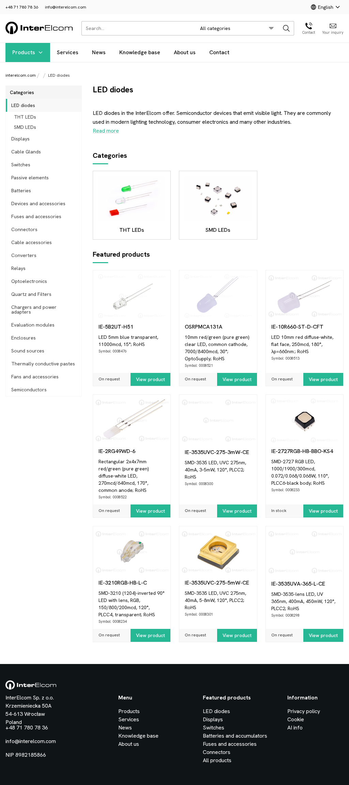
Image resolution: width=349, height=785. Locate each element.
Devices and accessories (38, 203)
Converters (23, 255)
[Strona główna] (39, 32)
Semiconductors (29, 390)
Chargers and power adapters (34, 309)
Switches (20, 165)
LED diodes (23, 105)
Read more (106, 130)
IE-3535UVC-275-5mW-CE (217, 582)
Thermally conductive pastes (43, 364)
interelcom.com (20, 75)
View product (150, 379)
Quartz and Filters (31, 294)
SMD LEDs (25, 127)
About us (185, 52)
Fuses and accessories (36, 216)
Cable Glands (26, 152)
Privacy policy (303, 711)
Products (23, 52)
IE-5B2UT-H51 (115, 326)
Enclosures (23, 338)
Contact (219, 52)
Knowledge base (139, 52)
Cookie (295, 719)
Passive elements (30, 178)
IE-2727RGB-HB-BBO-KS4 (302, 451)
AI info (295, 727)
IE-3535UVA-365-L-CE (298, 583)
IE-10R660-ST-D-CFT (297, 326)
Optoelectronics (29, 281)
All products (217, 760)
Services (67, 52)
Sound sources (27, 351)
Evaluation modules (33, 325)
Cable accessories (31, 242)
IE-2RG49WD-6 (116, 451)
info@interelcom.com (65, 7)
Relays (18, 268)
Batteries (21, 190)
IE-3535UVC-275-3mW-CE (217, 452)
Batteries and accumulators (235, 735)
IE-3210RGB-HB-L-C (122, 582)
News (99, 52)
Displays (20, 139)
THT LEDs (25, 117)
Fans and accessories (35, 377)
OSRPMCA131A (203, 326)
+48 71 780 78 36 (21, 7)
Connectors (24, 229)
